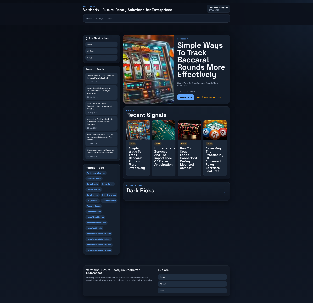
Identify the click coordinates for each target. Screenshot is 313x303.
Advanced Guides (94, 178)
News (110, 18)
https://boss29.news (95, 217)
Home (89, 18)
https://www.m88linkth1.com (99, 250)
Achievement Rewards (96, 173)
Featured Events (109, 201)
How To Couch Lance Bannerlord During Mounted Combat (188, 158)
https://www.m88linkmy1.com (99, 245)
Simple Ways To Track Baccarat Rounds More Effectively (137, 158)
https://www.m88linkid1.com (98, 239)
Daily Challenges (109, 195)
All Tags (99, 18)
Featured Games (94, 206)
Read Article (186, 97)
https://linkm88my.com (96, 223)
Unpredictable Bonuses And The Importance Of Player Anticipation (165, 156)
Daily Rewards (92, 201)
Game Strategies (94, 212)
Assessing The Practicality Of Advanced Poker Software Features (215, 159)
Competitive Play (94, 190)
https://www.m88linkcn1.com (99, 234)
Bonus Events (92, 184)
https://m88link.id (94, 228)
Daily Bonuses (92, 195)
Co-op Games (107, 184)
